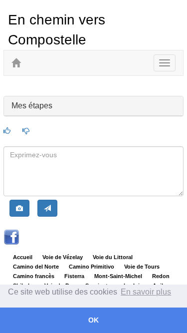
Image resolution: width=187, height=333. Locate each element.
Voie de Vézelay (62, 257)
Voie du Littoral (113, 257)
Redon (161, 276)
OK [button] (93, 320)
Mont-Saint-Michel (118, 276)
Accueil (22, 257)
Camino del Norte (36, 267)
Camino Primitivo (91, 267)
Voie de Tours (142, 267)
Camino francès (33, 276)
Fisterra (74, 276)
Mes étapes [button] (31, 105)
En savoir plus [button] (146, 292)
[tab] (93, 106)
